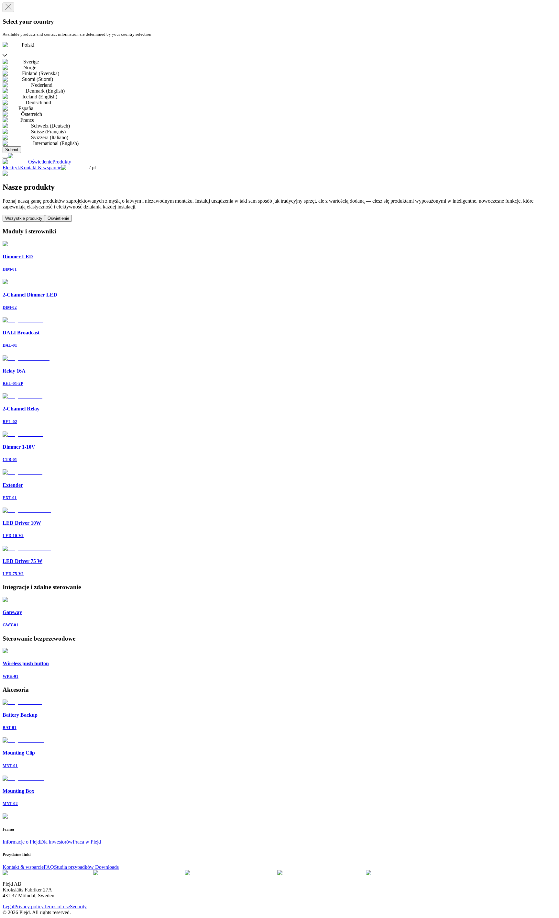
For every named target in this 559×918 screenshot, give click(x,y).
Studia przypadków (74, 867)
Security (78, 906)
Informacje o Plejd (21, 842)
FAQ (49, 867)
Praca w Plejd (87, 842)
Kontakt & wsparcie (23, 867)
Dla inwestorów (56, 842)
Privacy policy (29, 906)
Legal (8, 906)
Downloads (107, 867)
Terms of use (57, 906)
